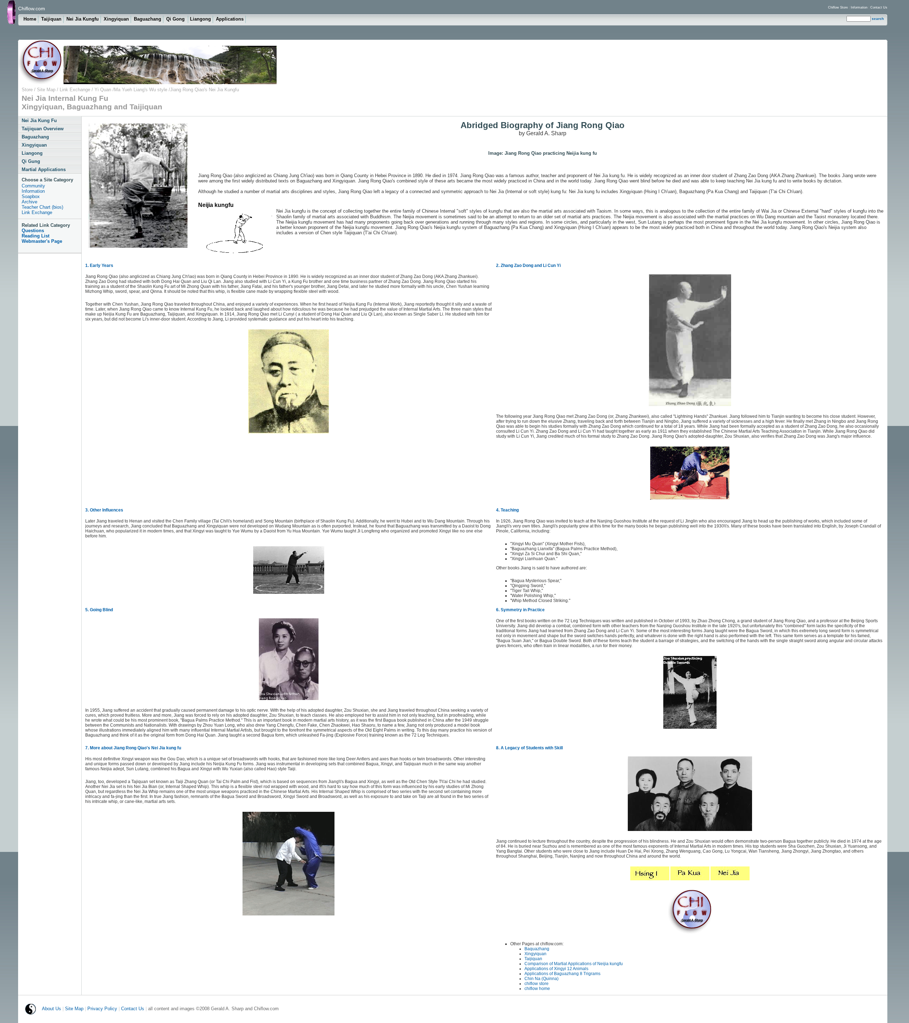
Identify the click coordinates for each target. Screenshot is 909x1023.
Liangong (200, 19)
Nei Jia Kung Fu (39, 120)
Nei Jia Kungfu (82, 19)
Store (27, 89)
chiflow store (536, 983)
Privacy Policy (102, 1008)
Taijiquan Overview (43, 128)
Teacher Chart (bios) (42, 207)
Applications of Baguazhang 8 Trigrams (562, 973)
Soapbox (31, 196)
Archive (29, 201)
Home (29, 19)
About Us (51, 1008)
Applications (230, 19)
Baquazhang (536, 948)
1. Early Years (99, 265)
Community (33, 185)
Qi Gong (176, 19)
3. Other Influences (104, 510)
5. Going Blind (99, 609)
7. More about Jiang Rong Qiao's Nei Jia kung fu (133, 747)
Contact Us (878, 7)
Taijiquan (51, 19)
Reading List (35, 236)
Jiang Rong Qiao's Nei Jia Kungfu (204, 89)
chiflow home (537, 988)
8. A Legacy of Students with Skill (529, 747)
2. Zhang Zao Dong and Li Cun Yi (528, 265)
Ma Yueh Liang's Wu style (140, 89)
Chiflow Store (838, 7)
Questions (33, 230)
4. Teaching (507, 510)
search (878, 19)
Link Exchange (74, 89)
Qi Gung (31, 161)
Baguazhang (147, 19)
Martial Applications (44, 169)
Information (859, 7)
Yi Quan (103, 89)
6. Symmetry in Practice (520, 609)
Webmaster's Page (42, 241)
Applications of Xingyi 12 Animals (556, 968)
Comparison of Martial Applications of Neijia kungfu (573, 963)
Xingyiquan (116, 19)
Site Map (47, 89)
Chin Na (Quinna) (541, 978)
